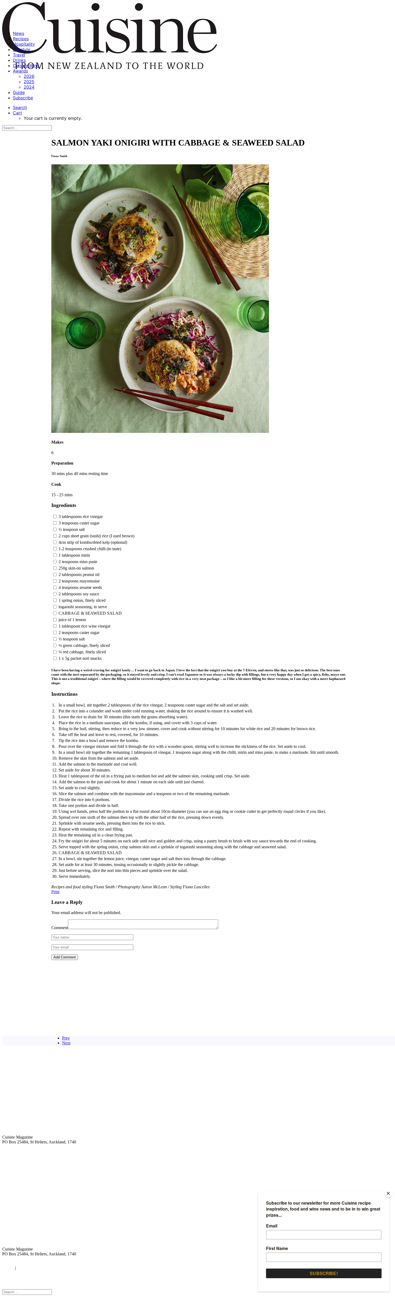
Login (7, 1268)
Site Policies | (351, 1151)
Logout (24, 1268)
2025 (29, 81)
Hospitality (24, 44)
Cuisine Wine (26, 65)
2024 (29, 87)
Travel (19, 54)
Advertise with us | (303, 1151)
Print (55, 891)
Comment (59, 927)
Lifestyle (21, 49)
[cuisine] (116, 1204)
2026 (29, 76)
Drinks (19, 60)
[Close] (388, 1193)
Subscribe (23, 97)
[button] (20, 107)
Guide (19, 92)
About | (371, 1151)
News (18, 33)
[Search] (27, 127)
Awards (20, 71)
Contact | (329, 1151)
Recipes (21, 38)
